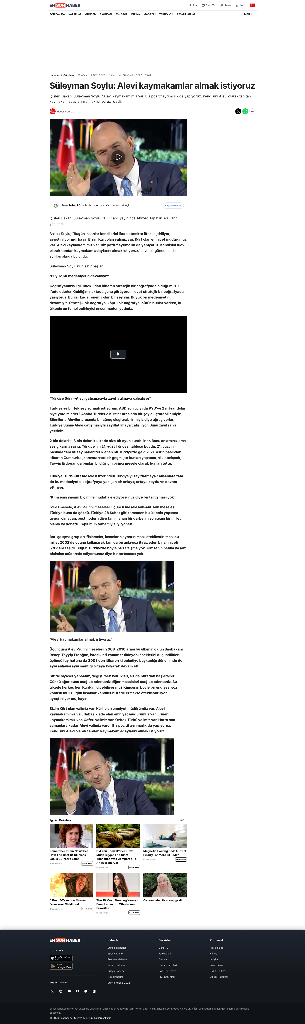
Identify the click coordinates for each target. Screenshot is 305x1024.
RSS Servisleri (167, 976)
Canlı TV (163, 947)
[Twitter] (52, 991)
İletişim (214, 959)
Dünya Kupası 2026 (118, 982)
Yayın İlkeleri (217, 965)
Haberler (54, 75)
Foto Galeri (165, 953)
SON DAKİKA (57, 14)
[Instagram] (61, 991)
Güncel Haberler (116, 947)
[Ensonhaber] (65, 5)
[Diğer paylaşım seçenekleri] (252, 111)
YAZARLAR (75, 14)
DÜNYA (135, 14)
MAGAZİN (150, 14)
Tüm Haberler (115, 976)
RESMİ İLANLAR (186, 14)
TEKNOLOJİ (166, 14)
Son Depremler (167, 970)
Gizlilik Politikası (219, 976)
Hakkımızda (216, 947)
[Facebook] (77, 991)
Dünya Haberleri (116, 970)
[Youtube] (69, 991)
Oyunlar (163, 959)
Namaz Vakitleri (168, 965)
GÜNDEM (90, 14)
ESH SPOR (121, 14)
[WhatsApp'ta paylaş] (245, 111)
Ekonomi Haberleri (117, 959)
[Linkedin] (94, 991)
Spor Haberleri (115, 953)
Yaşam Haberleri (116, 965)
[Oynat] (118, 157)
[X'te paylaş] (238, 111)
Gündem (68, 75)
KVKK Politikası (218, 970)
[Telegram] (86, 991)
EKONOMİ (106, 14)
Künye (213, 953)
